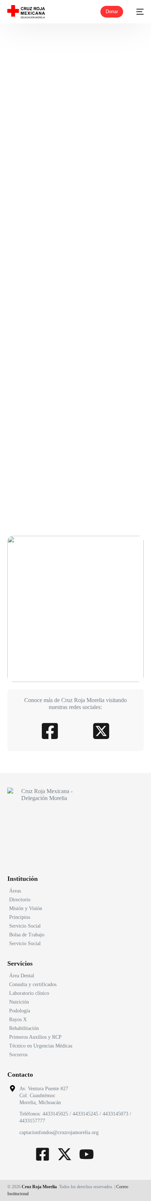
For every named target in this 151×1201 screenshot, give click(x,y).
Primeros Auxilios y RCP (35, 1037)
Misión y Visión (25, 908)
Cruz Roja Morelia (39, 1186)
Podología (19, 1011)
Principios (19, 917)
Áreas (15, 891)
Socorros (18, 1054)
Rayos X (18, 1019)
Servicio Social (25, 926)
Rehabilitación (24, 1028)
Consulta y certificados (32, 984)
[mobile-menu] (137, 11)
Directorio (19, 899)
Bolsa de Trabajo (26, 934)
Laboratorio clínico (29, 993)
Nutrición (19, 1002)
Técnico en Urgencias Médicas (40, 1046)
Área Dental (21, 975)
